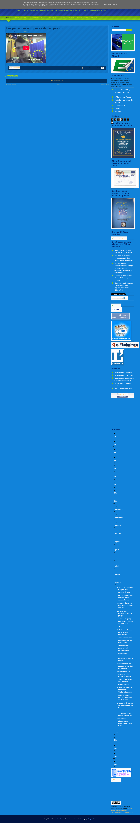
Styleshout (74, 819)
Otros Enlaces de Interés (123, 389)
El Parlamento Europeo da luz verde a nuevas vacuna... (125, 632)
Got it (115, 4)
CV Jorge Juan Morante (123, 97)
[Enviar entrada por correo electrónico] (102, 68)
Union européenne (51, 31)
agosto (117, 541)
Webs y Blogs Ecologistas (123, 375)
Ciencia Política (37, 18)
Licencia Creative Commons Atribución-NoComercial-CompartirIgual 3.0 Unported (122, 810)
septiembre (119, 533)
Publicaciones (119, 105)
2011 (115, 740)
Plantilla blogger (82, 819)
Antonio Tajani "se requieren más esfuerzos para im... (124, 674)
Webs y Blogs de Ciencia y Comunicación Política (124, 379)
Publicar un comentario (57, 80)
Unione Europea (60, 31)
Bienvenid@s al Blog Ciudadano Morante (122, 91)
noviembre (119, 517)
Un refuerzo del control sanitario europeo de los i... (125, 705)
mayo (117, 558)
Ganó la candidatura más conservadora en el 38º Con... (124, 697)
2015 (115, 477)
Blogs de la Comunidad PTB (122, 385)
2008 (115, 764)
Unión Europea (21, 18)
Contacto (117, 111)
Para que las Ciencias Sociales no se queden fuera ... (124, 597)
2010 (115, 748)
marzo (117, 574)
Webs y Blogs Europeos (123, 372)
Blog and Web (92, 819)
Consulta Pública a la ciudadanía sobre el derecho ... (124, 605)
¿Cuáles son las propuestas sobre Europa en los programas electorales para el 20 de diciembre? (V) (123, 267)
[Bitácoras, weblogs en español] (116, 780)
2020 (115, 436)
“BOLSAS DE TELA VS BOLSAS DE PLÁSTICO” (123, 252)
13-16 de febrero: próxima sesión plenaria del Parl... (124, 648)
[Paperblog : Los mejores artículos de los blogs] (116, 311)
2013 (115, 493)
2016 (115, 469)
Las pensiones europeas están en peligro (124, 613)
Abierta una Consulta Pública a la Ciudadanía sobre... (124, 689)
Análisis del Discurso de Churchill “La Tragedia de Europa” (123, 278)
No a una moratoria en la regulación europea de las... (125, 590)
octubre (118, 525)
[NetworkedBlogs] (122, 394)
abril (116, 566)
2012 (115, 501)
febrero (118, 582)
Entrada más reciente (10, 84)
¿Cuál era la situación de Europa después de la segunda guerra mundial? (123, 258)
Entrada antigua (105, 84)
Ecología (52, 18)
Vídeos (117, 108)
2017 (115, 460)
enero (117, 732)
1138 (118, 627)
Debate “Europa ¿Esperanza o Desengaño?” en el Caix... (124, 722)
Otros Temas (82, 18)
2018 (115, 452)
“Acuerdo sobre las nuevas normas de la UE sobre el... (125, 666)
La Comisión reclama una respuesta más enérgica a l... (124, 640)
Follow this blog (122, 396)
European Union (35, 31)
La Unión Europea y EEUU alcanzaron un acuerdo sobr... (125, 621)
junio (117, 550)
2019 (115, 444)
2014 (115, 485)
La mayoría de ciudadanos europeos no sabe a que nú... (125, 657)
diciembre (118, 509)
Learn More (107, 4)
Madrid (62, 18)
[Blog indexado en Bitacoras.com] (116, 305)
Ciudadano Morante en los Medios (124, 101)
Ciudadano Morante (59, 819)
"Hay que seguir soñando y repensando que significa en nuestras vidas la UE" (123, 286)
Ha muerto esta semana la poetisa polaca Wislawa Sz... (125, 713)
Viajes (71, 18)
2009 (115, 756)
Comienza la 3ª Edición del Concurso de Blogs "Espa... (125, 682)
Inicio (8, 18)
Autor (94, 18)
